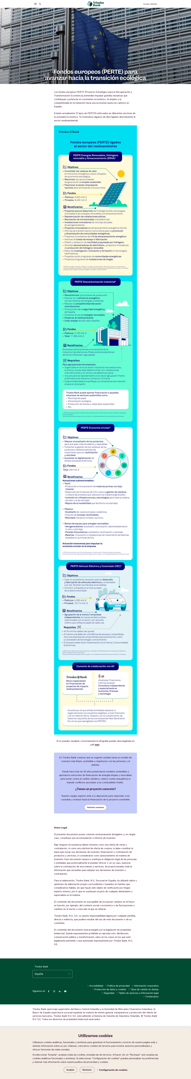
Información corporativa (146, 985)
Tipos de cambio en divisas (145, 989)
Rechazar (87, 1070)
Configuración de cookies (113, 1070)
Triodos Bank (41, 966)
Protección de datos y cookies (110, 989)
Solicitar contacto (95, 807)
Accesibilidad (96, 985)
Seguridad (109, 993)
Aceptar (70, 1070)
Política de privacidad (118, 985)
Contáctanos (152, 996)
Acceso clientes (150, 4)
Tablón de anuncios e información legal (139, 993)
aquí (97, 744)
